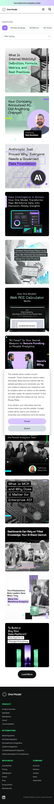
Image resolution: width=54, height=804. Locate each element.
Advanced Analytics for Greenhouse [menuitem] (15, 754)
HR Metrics (34, 28)
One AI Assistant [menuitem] (8, 724)
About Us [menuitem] (36, 766)
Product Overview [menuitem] (8, 709)
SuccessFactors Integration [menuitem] (12, 743)
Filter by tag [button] (9, 36)
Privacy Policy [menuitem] (7, 785)
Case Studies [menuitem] (6, 766)
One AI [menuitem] (4, 720)
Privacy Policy (13, 400)
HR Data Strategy (17, 28)
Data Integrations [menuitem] (8, 736)
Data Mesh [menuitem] (6, 713)
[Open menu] (43, 9)
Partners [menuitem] (36, 769)
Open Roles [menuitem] (37, 780)
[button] (50, 9)
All (5, 28)
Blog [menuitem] (4, 780)
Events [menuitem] (4, 777)
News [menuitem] (35, 777)
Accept (27, 421)
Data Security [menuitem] (7, 788)
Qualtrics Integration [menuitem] (9, 747)
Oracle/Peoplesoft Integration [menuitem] (13, 750)
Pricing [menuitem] (4, 769)
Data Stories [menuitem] (6, 717)
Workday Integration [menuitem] (9, 739)
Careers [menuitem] (36, 773)
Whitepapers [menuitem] (6, 773)
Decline (27, 428)
